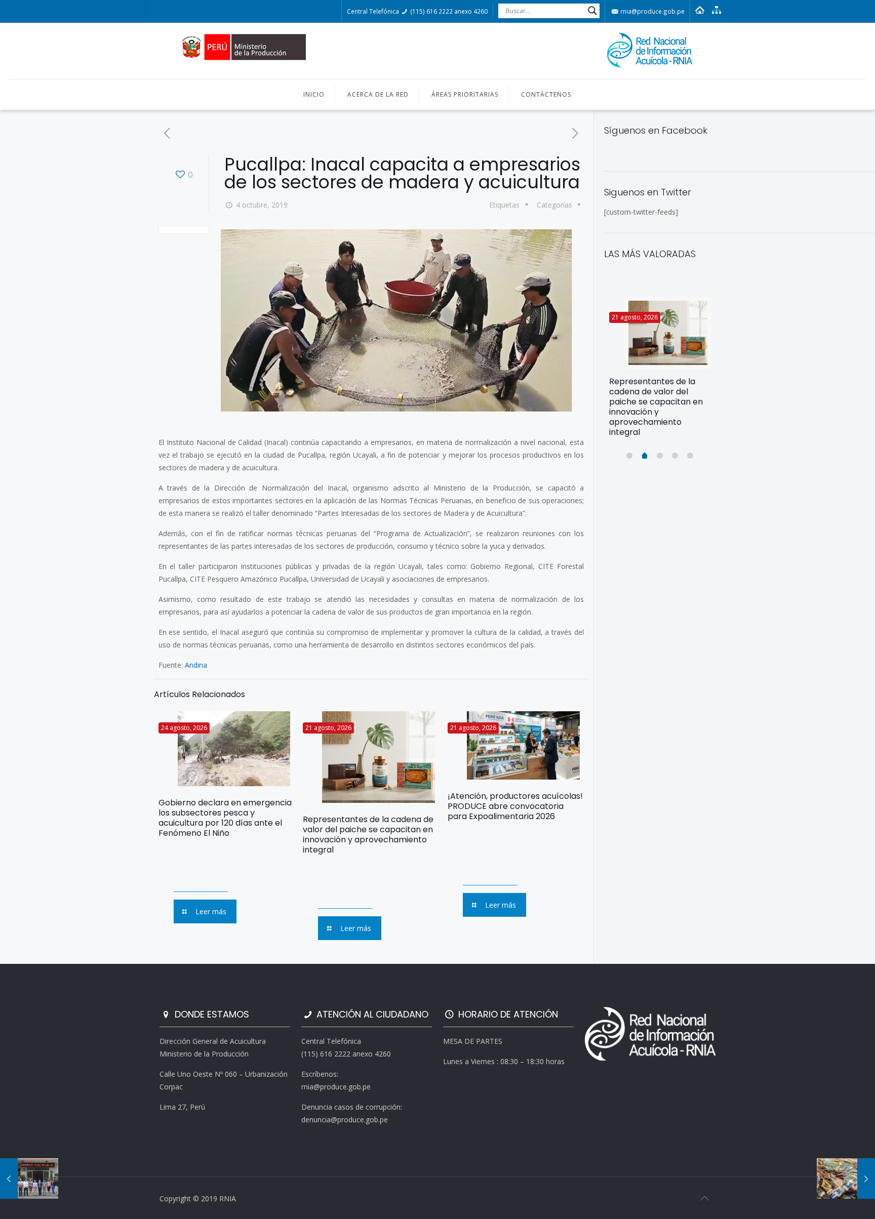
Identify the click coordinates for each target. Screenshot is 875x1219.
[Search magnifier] (592, 11)
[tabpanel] (660, 371)
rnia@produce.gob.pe (652, 11)
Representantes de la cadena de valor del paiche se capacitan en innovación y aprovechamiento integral (368, 835)
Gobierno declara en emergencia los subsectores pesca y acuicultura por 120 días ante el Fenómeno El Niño (225, 818)
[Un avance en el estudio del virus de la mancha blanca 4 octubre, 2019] (846, 1178)
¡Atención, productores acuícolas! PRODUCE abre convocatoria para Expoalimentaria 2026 (515, 806)
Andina (196, 665)
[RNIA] (437, 51)
